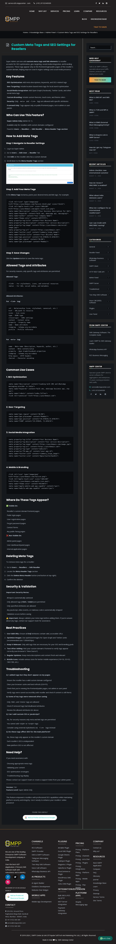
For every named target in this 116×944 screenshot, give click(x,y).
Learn (76, 11)
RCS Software (37, 848)
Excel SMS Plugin (64, 851)
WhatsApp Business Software (96, 259)
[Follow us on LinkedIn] (100, 394)
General (92, 247)
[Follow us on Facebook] (96, 3)
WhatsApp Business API (98, 349)
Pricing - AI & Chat (83, 859)
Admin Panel (51, 32)
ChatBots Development (41, 886)
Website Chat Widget (40, 890)
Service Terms (98, 897)
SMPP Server (94, 283)
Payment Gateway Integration (62, 910)
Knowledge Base (99, 19)
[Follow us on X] (99, 3)
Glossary (96, 876)
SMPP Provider (38, 851)
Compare (87, 11)
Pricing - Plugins (82, 863)
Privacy (96, 890)
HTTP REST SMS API (96, 272)
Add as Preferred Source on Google (41, 818)
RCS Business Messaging (98, 355)
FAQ (94, 872)
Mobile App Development (42, 901)
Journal (95, 879)
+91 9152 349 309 (13, 920)
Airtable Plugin (63, 848)
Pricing (66, 11)
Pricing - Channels (82, 856)
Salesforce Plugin (64, 868)
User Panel (93, 314)
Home (32, 11)
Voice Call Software (39, 868)
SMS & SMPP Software (40, 855)
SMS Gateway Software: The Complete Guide (99, 333)
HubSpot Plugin (64, 861)
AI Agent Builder (38, 883)
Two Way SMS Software (98, 295)
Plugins (91, 308)
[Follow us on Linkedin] (103, 3)
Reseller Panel (94, 253)
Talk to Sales (100, 27)
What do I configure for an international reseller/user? (100, 210)
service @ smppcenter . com (19, 3)
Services (55, 11)
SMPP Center (36, 935)
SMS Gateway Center (66, 940)
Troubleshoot (94, 289)
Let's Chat (106, 938)
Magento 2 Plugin (65, 864)
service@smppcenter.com (101, 387)
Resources (101, 11)
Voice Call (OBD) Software (95, 302)
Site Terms (97, 900)
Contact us (97, 848)
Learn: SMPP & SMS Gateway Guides (100, 342)
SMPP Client (93, 266)
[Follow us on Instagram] (106, 3)
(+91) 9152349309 (43, 3)
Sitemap (96, 893)
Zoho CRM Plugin (64, 884)
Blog (84, 19)
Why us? (43, 11)
